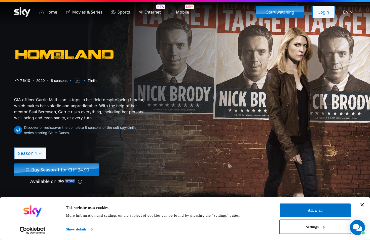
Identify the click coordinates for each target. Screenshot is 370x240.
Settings (312, 227)
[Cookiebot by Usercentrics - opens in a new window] (33, 230)
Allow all (315, 210)
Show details (76, 229)
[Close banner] (362, 205)
